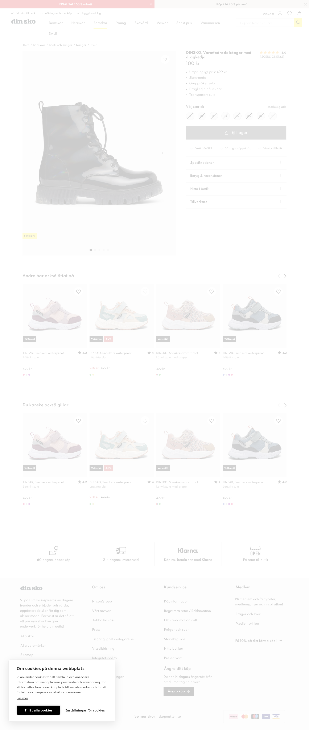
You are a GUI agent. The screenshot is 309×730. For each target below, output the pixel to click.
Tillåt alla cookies (38, 710)
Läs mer (22, 698)
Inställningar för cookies (85, 710)
